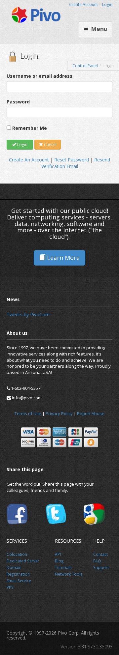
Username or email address (39, 76)
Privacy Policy (59, 413)
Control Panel (85, 66)
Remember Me (29, 128)
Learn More (62, 258)
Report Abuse (90, 413)
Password (18, 102)
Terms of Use (28, 413)
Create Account (83, 4)
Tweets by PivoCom (28, 314)
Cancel (50, 144)
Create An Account (29, 160)
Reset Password (71, 160)
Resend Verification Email (75, 163)
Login (107, 4)
